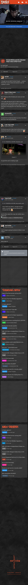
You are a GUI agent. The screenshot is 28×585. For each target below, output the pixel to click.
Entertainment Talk (13, 328)
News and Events (11, 295)
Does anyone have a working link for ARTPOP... (14, 320)
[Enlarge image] (12, 217)
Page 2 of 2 (15, 71)
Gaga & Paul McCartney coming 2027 (11, 293)
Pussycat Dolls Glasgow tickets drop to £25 (13, 353)
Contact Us (18, 572)
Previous (5, 71)
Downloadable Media (12, 322)
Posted (9, 78)
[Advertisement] (14, 43)
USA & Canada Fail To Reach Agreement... (13, 315)
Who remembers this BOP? (9, 363)
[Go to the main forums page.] (22, 2)
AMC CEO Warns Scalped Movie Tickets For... (13, 331)
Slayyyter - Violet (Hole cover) (9, 347)
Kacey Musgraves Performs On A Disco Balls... (14, 336)
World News (9, 301)
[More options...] (25, 77)
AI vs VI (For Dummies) (8, 358)
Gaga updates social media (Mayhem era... (13, 342)
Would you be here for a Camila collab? (12, 369)
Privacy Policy (10, 572)
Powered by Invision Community (14, 574)
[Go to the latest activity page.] (19, 2)
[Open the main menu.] (26, 2)
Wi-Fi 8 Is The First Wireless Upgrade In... (12, 298)
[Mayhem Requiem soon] (14, 14)
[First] (2, 72)
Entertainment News (13, 67)
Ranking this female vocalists (9, 326)
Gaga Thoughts (12, 306)
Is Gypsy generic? (6, 304)
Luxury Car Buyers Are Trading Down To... (13, 374)
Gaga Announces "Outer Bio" (9, 309)
